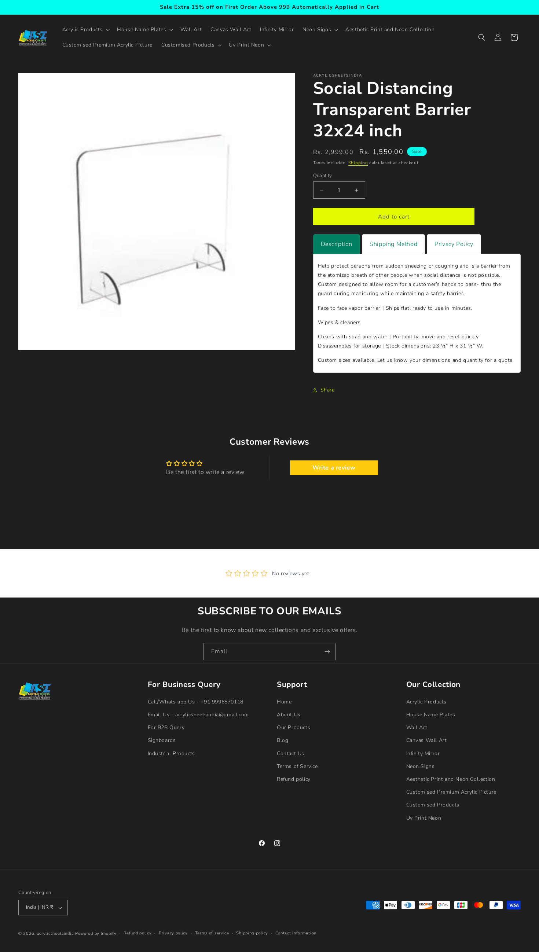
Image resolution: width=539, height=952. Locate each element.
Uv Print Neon (423, 818)
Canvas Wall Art (426, 740)
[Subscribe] (327, 651)
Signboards (162, 740)
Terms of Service (297, 766)
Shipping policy (252, 933)
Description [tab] (337, 244)
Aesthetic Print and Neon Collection (450, 779)
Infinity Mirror (423, 753)
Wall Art (417, 727)
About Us (289, 714)
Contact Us (290, 753)
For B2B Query (166, 727)
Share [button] (327, 389)
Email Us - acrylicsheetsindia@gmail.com (198, 714)
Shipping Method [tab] (393, 244)
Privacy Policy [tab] (453, 244)
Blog (282, 740)
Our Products (293, 727)
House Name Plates (430, 714)
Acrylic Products (426, 701)
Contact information (295, 933)
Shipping (358, 163)
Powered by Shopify (96, 933)
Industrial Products (171, 753)
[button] (85, 29)
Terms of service (212, 933)
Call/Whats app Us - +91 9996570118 (195, 701)
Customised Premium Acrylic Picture (451, 792)
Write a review (333, 468)
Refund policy (294, 779)
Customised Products (432, 804)
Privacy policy (173, 933)
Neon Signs (420, 766)
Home (284, 701)
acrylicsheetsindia (55, 933)
